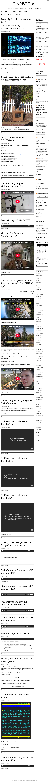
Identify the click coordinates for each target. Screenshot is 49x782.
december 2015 (38, 392)
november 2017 (39, 351)
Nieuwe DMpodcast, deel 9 (15, 634)
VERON (40, 159)
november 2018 (39, 330)
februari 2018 (38, 346)
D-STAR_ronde (45, 224)
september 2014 (39, 418)
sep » (40, 255)
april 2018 (38, 342)
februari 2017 (38, 367)
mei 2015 (37, 404)
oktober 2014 (38, 417)
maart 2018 (38, 344)
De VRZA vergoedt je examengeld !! (42, 188)
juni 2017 (37, 360)
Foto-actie (43, 228)
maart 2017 (38, 365)
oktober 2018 (38, 331)
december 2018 (38, 328)
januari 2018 (38, 347)
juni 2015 (37, 402)
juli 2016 (37, 379)
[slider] (31, 226)
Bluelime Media (35, 780)
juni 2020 (37, 300)
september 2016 (39, 376)
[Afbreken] (29, 226)
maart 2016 (38, 386)
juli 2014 (37, 422)
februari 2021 (38, 285)
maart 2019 (38, 323)
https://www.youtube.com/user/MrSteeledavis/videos (11, 353)
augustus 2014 (38, 420)
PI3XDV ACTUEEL (23, 12)
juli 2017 (37, 358)
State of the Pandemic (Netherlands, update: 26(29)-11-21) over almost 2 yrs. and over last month (42, 37)
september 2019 (39, 314)
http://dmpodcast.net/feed (42, 66)
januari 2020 (38, 307)
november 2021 (39, 273)
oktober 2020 (38, 293)
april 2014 (38, 427)
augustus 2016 (38, 378)
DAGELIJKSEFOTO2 (39, 225)
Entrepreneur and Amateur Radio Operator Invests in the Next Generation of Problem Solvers (42, 126)
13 (37, 250)
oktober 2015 (38, 395)
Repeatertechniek (43, 233)
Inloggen (37, 435)
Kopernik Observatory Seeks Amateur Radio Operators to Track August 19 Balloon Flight (42, 131)
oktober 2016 (38, 374)
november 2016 (39, 372)
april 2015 (38, 406)
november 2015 (39, 394)
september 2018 (39, 333)
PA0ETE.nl (24, 4)
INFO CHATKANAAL (8, 12)
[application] (17, 226)
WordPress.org (38, 440)
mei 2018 (37, 340)
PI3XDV (5, 72)
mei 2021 (37, 280)
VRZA (39, 179)
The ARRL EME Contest (40, 119)
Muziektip (43, 230)
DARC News (41, 137)
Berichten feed (38, 437)
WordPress (23, 780)
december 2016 (38, 370)
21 (39, 251)
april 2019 (38, 321)
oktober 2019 (38, 312)
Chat (36, 224)
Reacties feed (38, 439)
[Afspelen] (2, 226)
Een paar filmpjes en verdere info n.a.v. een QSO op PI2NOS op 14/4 (17, 284)
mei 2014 (37, 425)
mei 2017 (37, 362)
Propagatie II (38, 233)
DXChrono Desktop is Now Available (42, 90)
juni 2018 (37, 339)
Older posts (4, 772)
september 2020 (39, 294)
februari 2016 (38, 388)
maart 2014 (38, 429)
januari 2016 (38, 390)
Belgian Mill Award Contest (41, 171)
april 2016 (38, 385)
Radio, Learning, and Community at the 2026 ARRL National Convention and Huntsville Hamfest (42, 122)
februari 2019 (38, 324)
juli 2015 (37, 401)
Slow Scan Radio (43, 235)
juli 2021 (37, 277)
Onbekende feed (42, 193)
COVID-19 (40, 224)
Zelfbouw (37, 239)
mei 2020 (37, 301)
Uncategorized (6, 132)
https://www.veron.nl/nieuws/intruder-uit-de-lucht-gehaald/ (13, 172)
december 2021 (38, 271)
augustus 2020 (38, 296)
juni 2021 (37, 278)
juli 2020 (37, 298)
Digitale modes (43, 227)
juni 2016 (37, 381)
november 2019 (39, 310)
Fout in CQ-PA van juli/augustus (41, 190)
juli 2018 (37, 337)
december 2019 (38, 308)
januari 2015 (38, 411)
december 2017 (38, 349)
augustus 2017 (38, 356)
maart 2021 (38, 284)
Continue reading (5, 392)
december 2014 (38, 413)
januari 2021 (38, 287)
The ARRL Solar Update (40, 117)
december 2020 (38, 289)
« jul (37, 255)
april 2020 (38, 303)
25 (45, 251)
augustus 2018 (38, 335)
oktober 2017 (38, 353)
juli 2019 (37, 316)
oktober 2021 (38, 275)
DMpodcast (38, 228)
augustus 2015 (38, 399)
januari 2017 (38, 369)
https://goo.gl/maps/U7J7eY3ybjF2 (7, 361)
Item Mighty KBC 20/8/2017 (15, 221)
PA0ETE (8, 31)
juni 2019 (37, 317)
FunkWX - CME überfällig (40, 143)
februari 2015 (38, 410)
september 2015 (39, 397)
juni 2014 (37, 424)
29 (40, 252)
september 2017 (39, 355)
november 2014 (39, 415)
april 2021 (38, 282)
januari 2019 (38, 326)
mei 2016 (37, 383)
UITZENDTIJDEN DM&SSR (10, 14)
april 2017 (38, 363)
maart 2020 (38, 305)
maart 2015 (38, 408)
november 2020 (39, 291)
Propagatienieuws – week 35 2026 (42, 176)
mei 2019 (37, 319)
